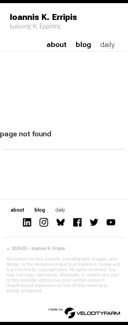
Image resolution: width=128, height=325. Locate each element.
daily (107, 44)
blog (83, 44)
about (56, 44)
